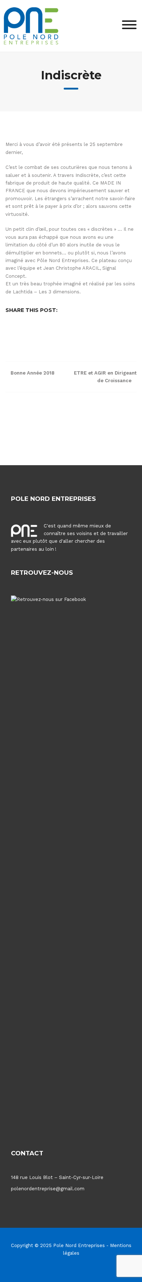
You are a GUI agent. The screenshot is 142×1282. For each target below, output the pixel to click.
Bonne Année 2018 (32, 373)
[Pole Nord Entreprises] (31, 25)
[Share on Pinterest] (63, 334)
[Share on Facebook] (19, 334)
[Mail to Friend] (96, 334)
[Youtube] (75, 1269)
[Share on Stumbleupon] (74, 334)
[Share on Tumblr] (85, 334)
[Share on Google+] (41, 334)
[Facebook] (62, 1269)
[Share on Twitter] (30, 334)
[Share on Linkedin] (52, 334)
